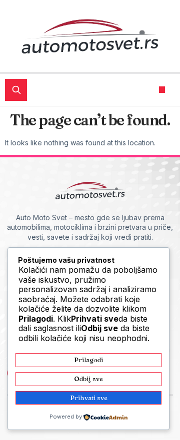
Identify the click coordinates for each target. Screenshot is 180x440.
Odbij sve (88, 379)
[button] (162, 89)
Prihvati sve (89, 398)
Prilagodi (88, 360)
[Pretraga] (16, 90)
